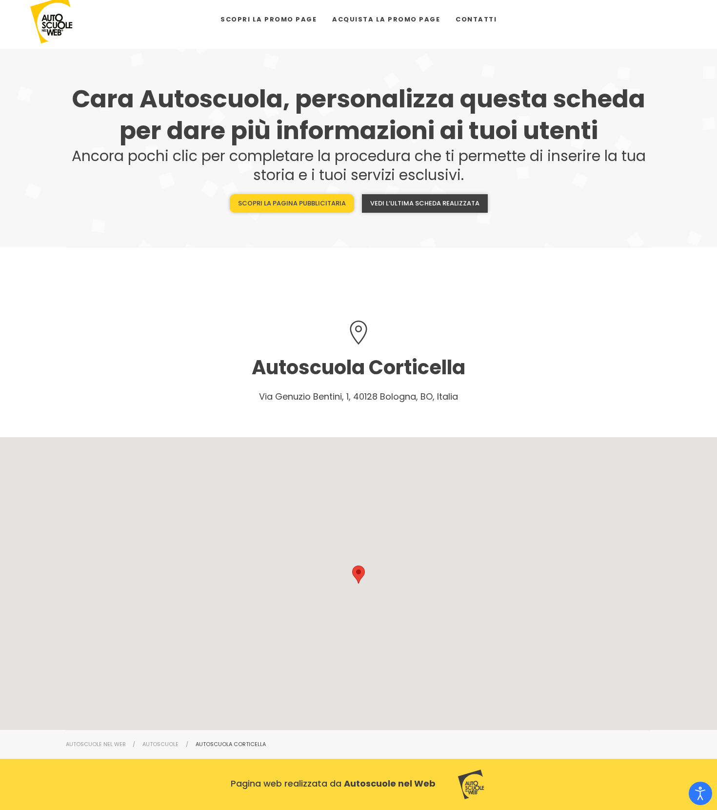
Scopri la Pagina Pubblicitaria (292, 203)
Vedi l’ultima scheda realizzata (424, 203)
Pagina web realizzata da (333, 783)
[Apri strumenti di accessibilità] (700, 793)
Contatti (476, 19)
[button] (358, 575)
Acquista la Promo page (386, 19)
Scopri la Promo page (268, 19)
